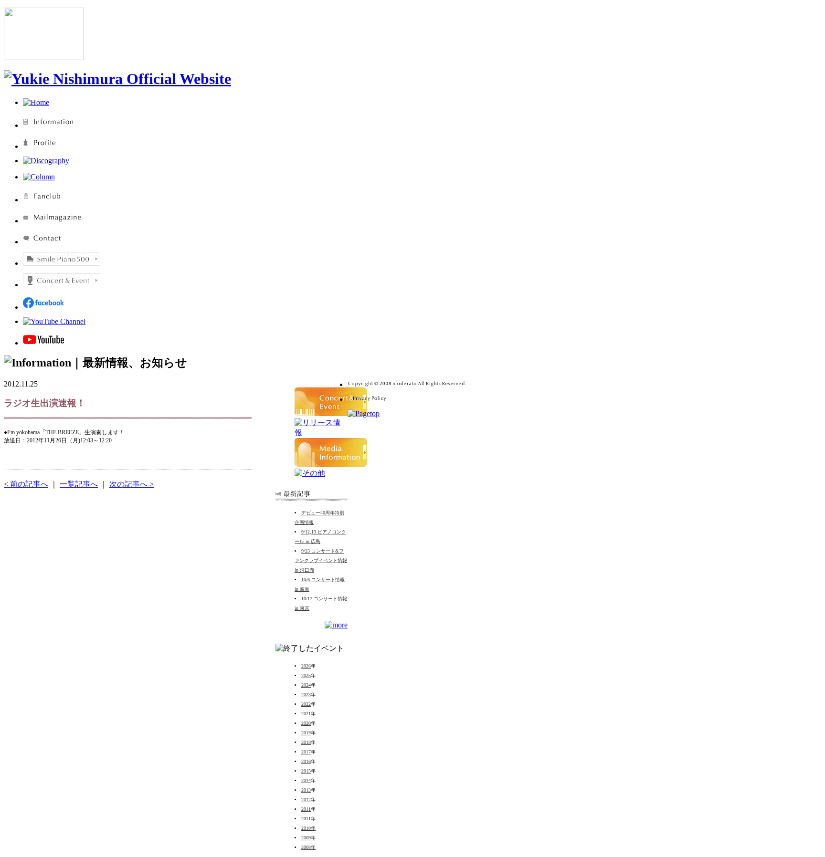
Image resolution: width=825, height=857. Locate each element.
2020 (306, 723)
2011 (306, 809)
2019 (306, 732)
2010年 (308, 828)
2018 (306, 742)
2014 (306, 780)
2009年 (308, 837)
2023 (306, 694)
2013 (306, 790)
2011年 (308, 818)
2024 (306, 685)
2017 (306, 751)
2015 (306, 770)
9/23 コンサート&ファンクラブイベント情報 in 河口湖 (321, 560)
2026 (306, 666)
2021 (306, 713)
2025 (306, 675)
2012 (306, 799)
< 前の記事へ (26, 484)
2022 (306, 704)
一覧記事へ (79, 484)
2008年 (308, 847)
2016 (306, 761)
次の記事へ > (131, 484)
